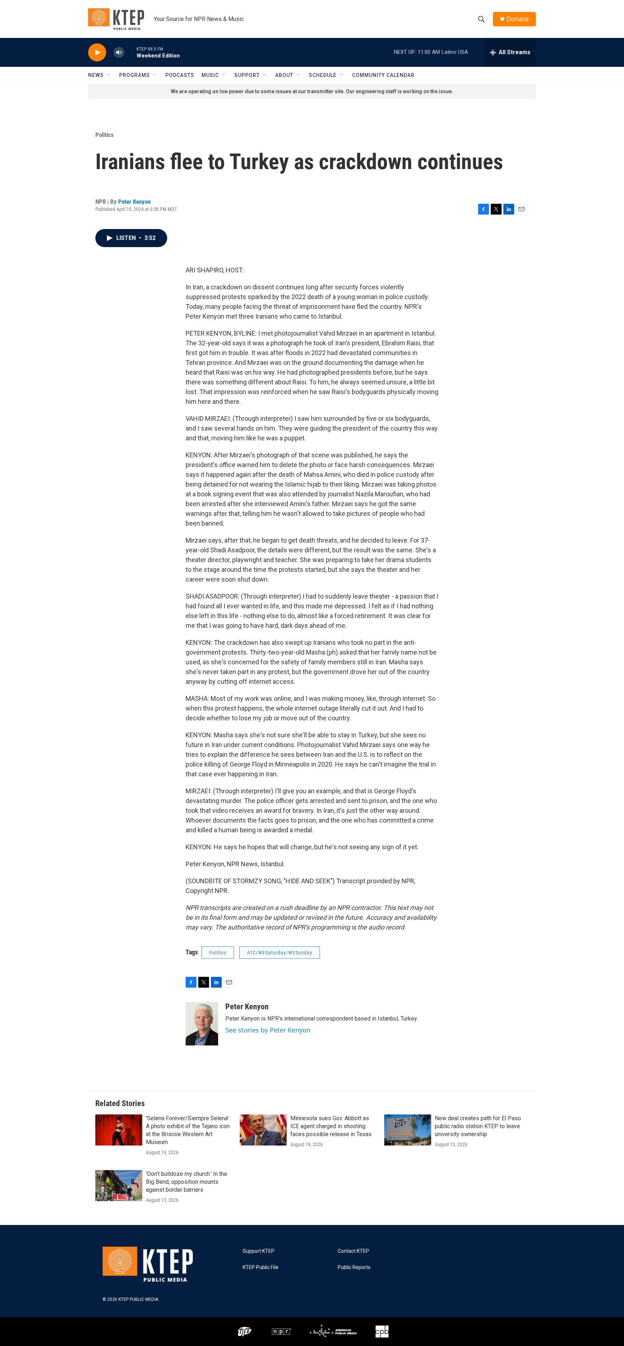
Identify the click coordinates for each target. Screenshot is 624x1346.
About (284, 75)
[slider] (130, 52)
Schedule (323, 75)
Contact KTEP (353, 1251)
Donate (517, 19)
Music (210, 75)
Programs (134, 75)
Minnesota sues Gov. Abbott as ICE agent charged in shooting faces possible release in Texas (331, 1126)
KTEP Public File (260, 1267)
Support (247, 75)
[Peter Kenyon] (202, 1023)
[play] (97, 52)
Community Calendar (383, 75)
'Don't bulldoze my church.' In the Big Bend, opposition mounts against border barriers (186, 1181)
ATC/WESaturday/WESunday (279, 952)
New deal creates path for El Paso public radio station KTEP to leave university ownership (478, 1126)
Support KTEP (258, 1251)
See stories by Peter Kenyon (268, 1030)
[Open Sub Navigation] (109, 75)
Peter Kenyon (134, 201)
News (96, 75)
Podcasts (179, 75)
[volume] (119, 52)
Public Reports (354, 1267)
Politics (104, 134)
